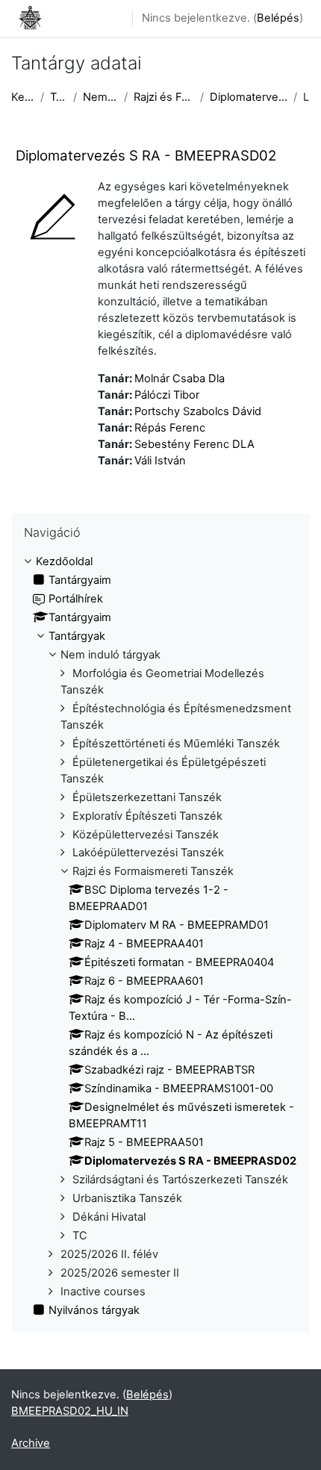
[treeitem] (160, 936)
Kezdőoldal (22, 97)
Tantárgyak (58, 97)
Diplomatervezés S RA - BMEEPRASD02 (248, 97)
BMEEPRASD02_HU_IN (69, 1411)
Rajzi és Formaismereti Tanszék (163, 97)
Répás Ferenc (169, 428)
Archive (30, 1443)
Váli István (160, 460)
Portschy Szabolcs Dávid (197, 411)
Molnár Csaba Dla (179, 378)
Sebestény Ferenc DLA (194, 444)
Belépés (278, 18)
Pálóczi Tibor (166, 395)
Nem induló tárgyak (100, 97)
